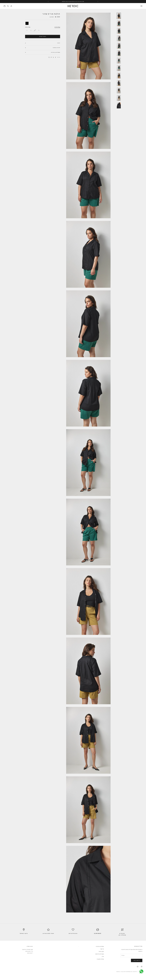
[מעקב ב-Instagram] (141, 966)
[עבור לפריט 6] (119, 53)
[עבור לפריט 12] (119, 98)
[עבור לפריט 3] (119, 31)
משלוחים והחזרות (100, 946)
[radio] (27, 23)
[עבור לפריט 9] (119, 75)
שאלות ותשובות (100, 959)
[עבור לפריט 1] (119, 16)
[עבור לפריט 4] (119, 38)
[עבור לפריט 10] (119, 83)
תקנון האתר (101, 951)
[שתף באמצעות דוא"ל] (49, 57)
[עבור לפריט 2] (119, 23)
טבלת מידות (57, 27)
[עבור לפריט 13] (119, 105)
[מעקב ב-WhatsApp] (137, 966)
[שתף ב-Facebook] (55, 57)
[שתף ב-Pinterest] (51, 57)
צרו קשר (102, 949)
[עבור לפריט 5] (119, 46)
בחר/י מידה (27, 27)
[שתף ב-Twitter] (53, 57)
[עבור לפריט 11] (119, 90)
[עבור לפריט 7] (119, 60)
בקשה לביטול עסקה (99, 954)
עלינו (103, 956)
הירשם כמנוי (136, 960)
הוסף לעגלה (42, 36)
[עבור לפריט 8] (119, 68)
